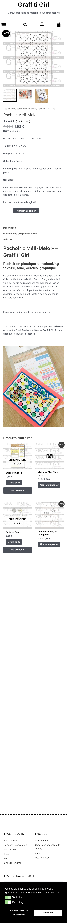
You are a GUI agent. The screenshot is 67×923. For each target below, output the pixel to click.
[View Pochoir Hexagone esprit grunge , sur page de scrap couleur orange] (25, 94)
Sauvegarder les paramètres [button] (19, 912)
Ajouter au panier (26, 210)
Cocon (32, 108)
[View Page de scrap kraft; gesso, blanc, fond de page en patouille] (41, 96)
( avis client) (23, 121)
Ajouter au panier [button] (49, 485)
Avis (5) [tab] (7, 239)
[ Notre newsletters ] (19, 875)
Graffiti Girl (33, 4)
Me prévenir (17, 490)
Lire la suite (14, 482)
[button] (3, 24)
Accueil (6, 108)
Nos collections (19, 108)
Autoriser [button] (48, 912)
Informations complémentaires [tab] (20, 233)
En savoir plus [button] (52, 892)
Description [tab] (9, 227)
